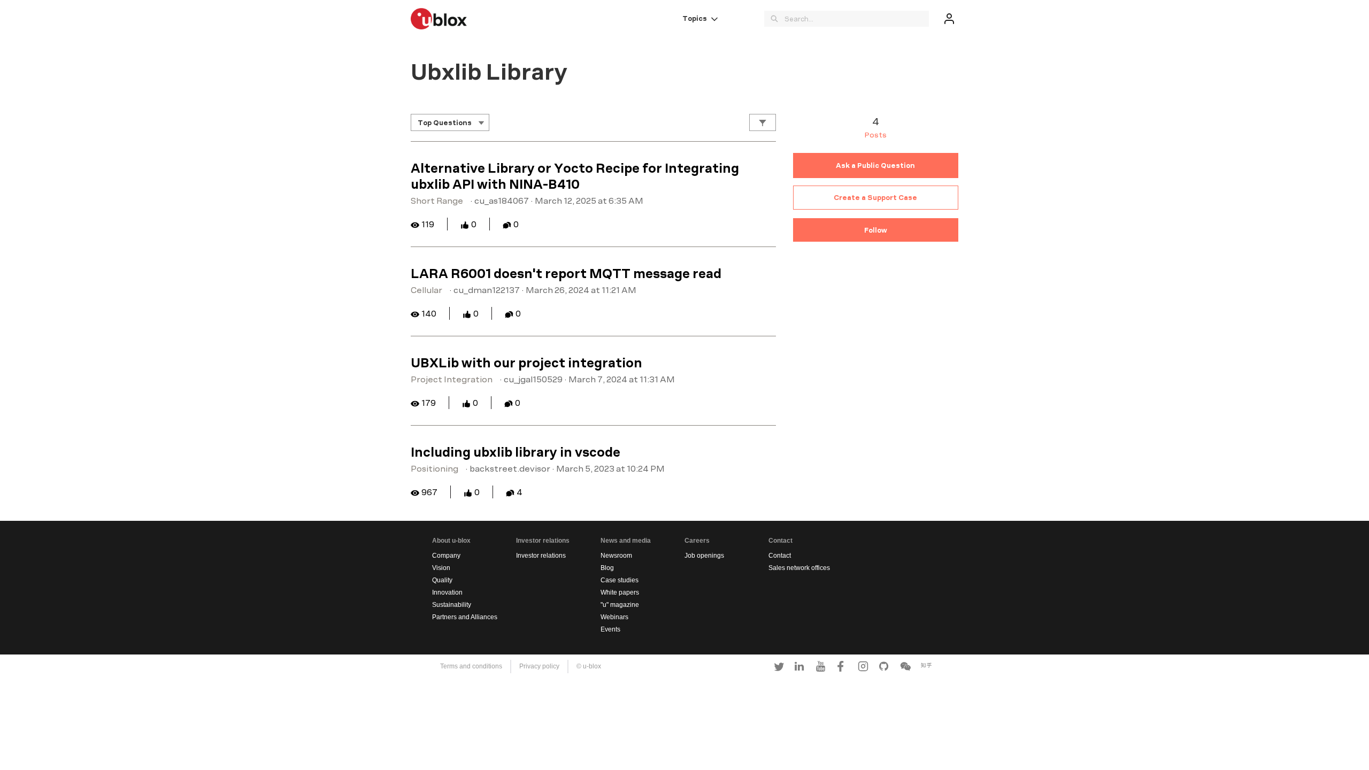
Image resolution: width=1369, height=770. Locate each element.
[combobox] (857, 19)
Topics (694, 18)
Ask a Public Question (875, 165)
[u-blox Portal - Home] (439, 18)
